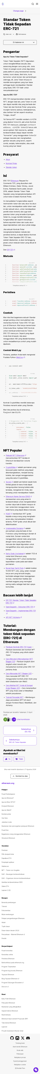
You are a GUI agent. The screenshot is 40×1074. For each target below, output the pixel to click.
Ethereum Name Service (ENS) (19, 496)
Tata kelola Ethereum (9, 1023)
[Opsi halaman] (13, 34)
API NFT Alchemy (14, 617)
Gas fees (5, 818)
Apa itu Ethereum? (8, 798)
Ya (9, 759)
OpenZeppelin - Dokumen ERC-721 (20, 607)
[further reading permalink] (2, 595)
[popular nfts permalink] (2, 450)
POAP (9, 514)
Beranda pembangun (9, 902)
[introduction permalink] (2, 52)
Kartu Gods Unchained (15, 554)
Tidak (21, 759)
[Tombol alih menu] (37, 4)
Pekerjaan (20, 1054)
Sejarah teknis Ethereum (10, 1011)
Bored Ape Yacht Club (15, 568)
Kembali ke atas (22, 776)
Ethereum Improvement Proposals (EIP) (15, 1019)
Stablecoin (5, 866)
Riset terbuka (6, 1015)
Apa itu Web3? (6, 810)
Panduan (5, 850)
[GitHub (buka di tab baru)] (12, 1038)
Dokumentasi (6, 910)
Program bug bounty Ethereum (12, 970)
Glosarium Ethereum (8, 838)
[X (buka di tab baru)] (23, 1038)
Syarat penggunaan (20, 1061)
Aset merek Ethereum (20, 1047)
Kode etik (20, 1050)
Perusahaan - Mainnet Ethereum (13, 934)
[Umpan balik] (35, 1069)
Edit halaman (21, 34)
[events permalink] (2, 292)
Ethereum (15, 181)
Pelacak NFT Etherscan (16, 455)
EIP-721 (11, 250)
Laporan (4, 1027)
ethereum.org (8, 783)
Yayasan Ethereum (8, 974)
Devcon (5, 987)
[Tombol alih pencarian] (33, 4)
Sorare (9, 482)
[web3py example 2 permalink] (2, 350)
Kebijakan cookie (20, 1064)
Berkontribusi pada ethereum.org (13, 962)
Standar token (11, 167)
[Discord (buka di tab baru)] (28, 1038)
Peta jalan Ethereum (8, 1003)
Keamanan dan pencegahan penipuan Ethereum (18, 826)
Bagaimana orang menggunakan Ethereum (16, 834)
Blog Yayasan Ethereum (10, 978)
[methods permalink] (2, 256)
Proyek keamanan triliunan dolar (12, 1031)
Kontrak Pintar (11, 163)
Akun (8, 159)
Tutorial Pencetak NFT (14, 697)
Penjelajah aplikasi (8, 862)
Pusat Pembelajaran (8, 794)
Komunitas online (7, 954)
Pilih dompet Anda (8, 854)
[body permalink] (2, 176)
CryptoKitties (11, 467)
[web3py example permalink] (2, 312)
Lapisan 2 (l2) (6, 890)
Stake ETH (5, 886)
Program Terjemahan (9, 966)
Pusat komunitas (7, 950)
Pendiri (4, 938)
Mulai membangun (8, 914)
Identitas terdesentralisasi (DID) (12, 882)
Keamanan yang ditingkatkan (11, 1007)
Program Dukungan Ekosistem (12, 982)
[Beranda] (3, 4)
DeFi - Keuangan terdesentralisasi (13, 874)
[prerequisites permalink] (2, 154)
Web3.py (20, 357)
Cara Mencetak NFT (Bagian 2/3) (19, 673)
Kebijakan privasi (20, 1057)
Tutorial (4, 906)
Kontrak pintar (6, 814)
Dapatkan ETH (6, 858)
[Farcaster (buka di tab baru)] (17, 1038)
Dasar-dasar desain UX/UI (10, 930)
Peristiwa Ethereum (8, 958)
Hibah (4, 922)
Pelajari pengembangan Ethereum (13, 918)
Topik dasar (6, 926)
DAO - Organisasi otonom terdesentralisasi (16, 878)
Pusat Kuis (5, 830)
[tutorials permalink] (2, 634)
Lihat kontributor (23, 719)
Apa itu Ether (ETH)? (8, 802)
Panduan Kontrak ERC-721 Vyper (19, 647)
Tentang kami (20, 1043)
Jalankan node (7, 822)
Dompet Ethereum (8, 806)
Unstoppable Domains (15, 528)
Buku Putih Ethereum (8, 999)
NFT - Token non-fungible (10, 870)
